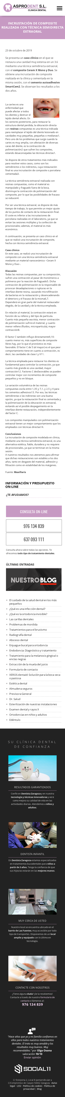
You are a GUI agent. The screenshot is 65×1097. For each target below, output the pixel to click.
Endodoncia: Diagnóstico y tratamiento (33, 650)
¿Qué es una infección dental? (27, 609)
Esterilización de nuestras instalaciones (33, 704)
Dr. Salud (14, 699)
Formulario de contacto (23, 669)
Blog (39, 1088)
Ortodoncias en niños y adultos (28, 714)
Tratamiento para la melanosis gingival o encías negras (33, 657)
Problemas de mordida (23, 624)
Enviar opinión (32, 1057)
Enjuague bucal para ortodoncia (28, 645)
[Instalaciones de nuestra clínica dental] (32, 913)
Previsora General (20, 694)
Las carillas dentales (21, 619)
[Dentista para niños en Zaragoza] (32, 847)
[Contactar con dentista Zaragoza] (32, 980)
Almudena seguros (20, 688)
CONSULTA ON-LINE (34, 511)
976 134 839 (34, 526)
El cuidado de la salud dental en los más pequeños (33, 601)
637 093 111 (34, 539)
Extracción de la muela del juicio (28, 664)
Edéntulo (14, 720)
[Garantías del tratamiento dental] (32, 780)
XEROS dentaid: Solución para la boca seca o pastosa (34, 676)
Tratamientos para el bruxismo (28, 629)
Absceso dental (18, 640)
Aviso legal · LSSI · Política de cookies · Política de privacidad (33, 1085)
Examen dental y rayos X (24, 709)
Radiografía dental (20, 635)
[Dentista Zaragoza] (25, 12)
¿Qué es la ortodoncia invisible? (28, 614)
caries (12, 104)
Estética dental (18, 683)
